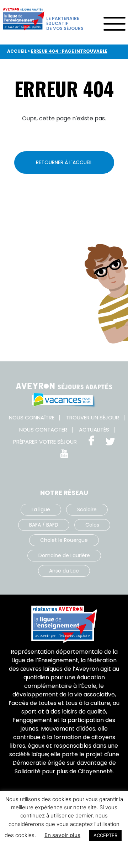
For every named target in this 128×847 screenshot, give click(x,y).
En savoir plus (62, 835)
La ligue (41, 509)
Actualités (94, 429)
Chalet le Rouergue (64, 540)
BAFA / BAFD (43, 524)
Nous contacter (43, 429)
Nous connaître (31, 417)
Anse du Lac (64, 570)
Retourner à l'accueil (64, 162)
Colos (92, 524)
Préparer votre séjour (45, 441)
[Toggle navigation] (114, 21)
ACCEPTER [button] (105, 835)
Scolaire (87, 509)
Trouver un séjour (92, 417)
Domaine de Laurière (64, 555)
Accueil (17, 51)
